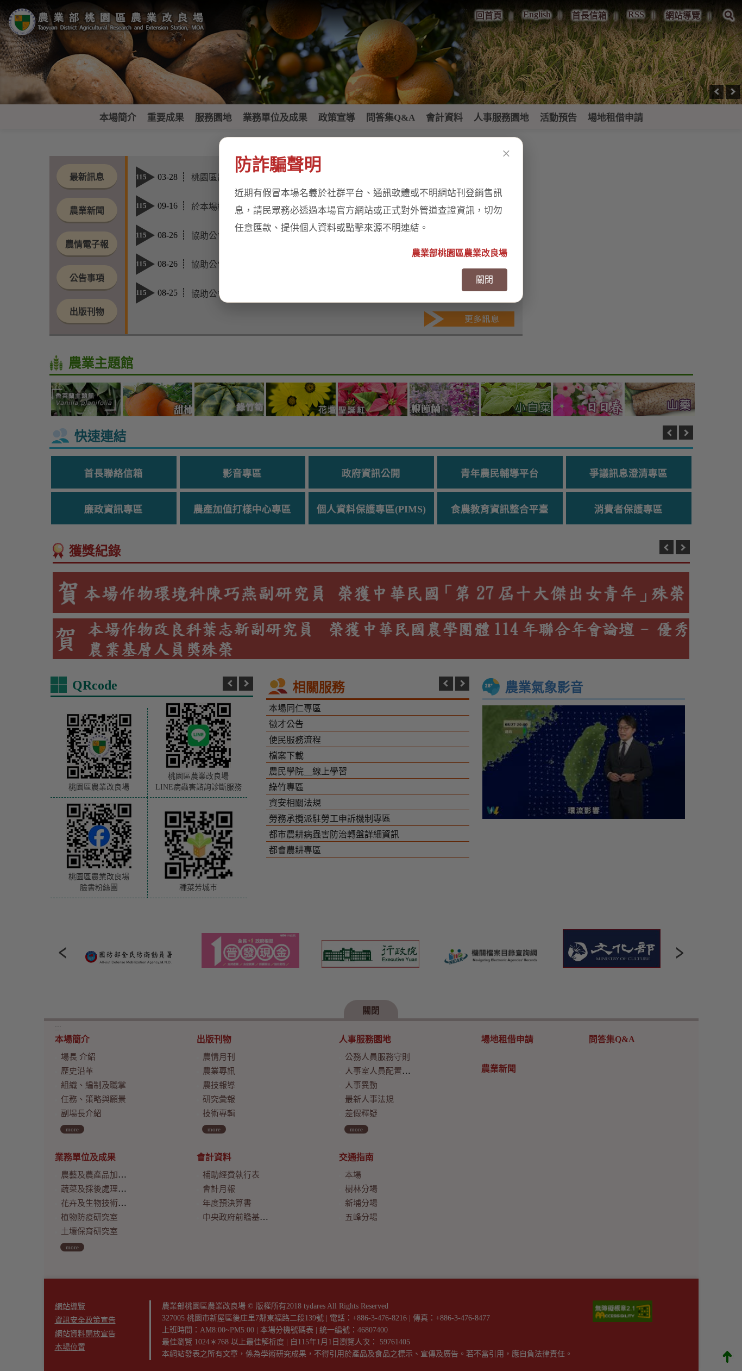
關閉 (484, 279)
